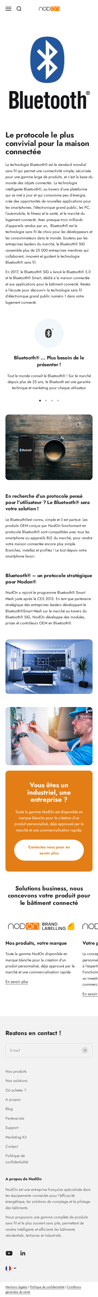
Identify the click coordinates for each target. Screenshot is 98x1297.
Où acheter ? (15, 1090)
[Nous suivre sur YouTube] (9, 1253)
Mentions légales (16, 1287)
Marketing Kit (15, 1137)
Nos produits (16, 1071)
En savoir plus (16, 981)
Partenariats (14, 1118)
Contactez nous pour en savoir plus (49, 850)
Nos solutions (16, 1080)
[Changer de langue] (10, 1268)
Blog (9, 1108)
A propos (13, 1099)
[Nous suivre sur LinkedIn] (23, 1253)
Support (11, 1127)
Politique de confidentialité (16, 1158)
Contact (11, 1146)
